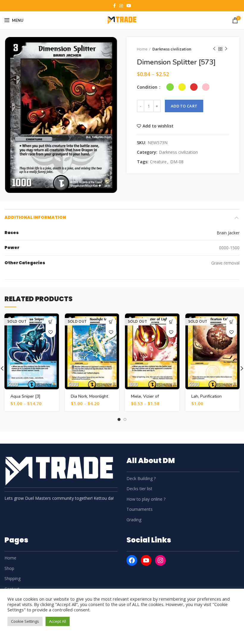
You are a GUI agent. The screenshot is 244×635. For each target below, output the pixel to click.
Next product (226, 49)
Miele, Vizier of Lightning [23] (145, 399)
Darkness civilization (171, 49)
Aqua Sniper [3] (25, 396)
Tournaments (139, 509)
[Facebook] (131, 560)
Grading (133, 519)
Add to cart (184, 106)
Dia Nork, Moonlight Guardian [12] (89, 399)
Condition (148, 87)
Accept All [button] (57, 621)
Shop (9, 568)
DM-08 (177, 161)
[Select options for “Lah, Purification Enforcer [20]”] (231, 321)
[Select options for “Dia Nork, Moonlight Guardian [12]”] (111, 321)
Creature (158, 161)
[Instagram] (160, 560)
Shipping (12, 578)
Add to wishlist (158, 126)
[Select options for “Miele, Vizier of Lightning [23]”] (171, 321)
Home (142, 49)
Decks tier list (139, 488)
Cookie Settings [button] (25, 621)
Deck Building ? (141, 478)
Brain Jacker (228, 233)
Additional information (35, 217)
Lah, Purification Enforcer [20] (206, 399)
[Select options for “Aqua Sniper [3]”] (51, 321)
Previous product (214, 49)
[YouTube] (146, 560)
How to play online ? (145, 499)
